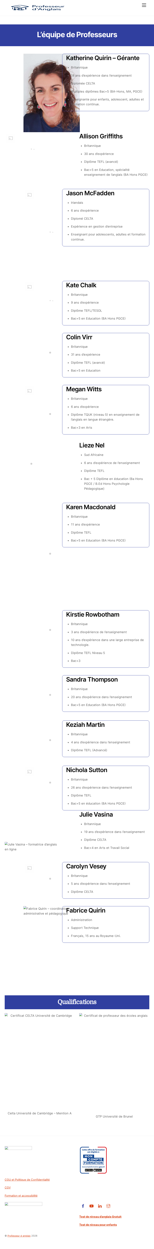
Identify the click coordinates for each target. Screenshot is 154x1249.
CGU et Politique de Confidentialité (27, 1179)
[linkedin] (100, 1205)
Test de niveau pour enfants (98, 1224)
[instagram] (108, 1205)
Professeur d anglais (19, 1235)
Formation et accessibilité (21, 1195)
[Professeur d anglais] (37, 11)
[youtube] (91, 1205)
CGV (8, 1187)
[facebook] (83, 1205)
